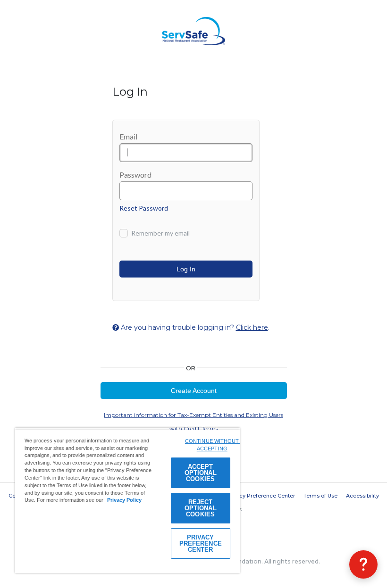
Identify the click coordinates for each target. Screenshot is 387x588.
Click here (252, 327)
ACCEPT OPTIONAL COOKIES (201, 472)
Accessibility (362, 495)
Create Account (194, 390)
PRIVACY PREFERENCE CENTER (200, 543)
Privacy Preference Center (260, 495)
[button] (363, 564)
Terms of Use (320, 495)
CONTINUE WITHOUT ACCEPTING (212, 445)
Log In (186, 269)
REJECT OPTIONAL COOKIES (201, 508)
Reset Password (143, 208)
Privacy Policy (124, 500)
